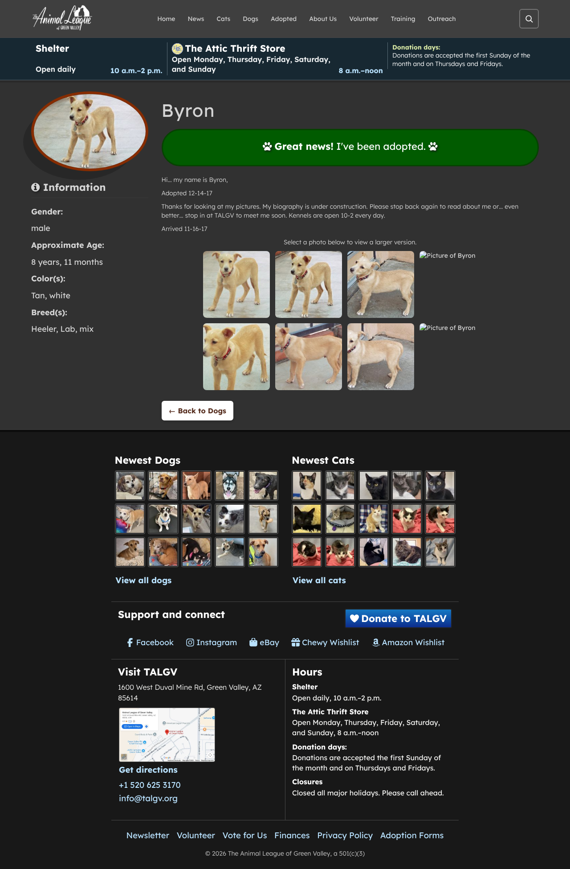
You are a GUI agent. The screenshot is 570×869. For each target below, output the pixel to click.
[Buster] (196, 518)
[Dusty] (230, 552)
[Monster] (340, 485)
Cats (224, 19)
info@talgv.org (148, 798)
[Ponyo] (163, 552)
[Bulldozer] (340, 552)
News (196, 19)
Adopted (284, 19)
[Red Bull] (406, 485)
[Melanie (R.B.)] (130, 485)
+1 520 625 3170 (150, 784)
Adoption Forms (412, 835)
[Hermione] (340, 518)
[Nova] (373, 485)
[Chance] (163, 518)
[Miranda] (196, 552)
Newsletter (148, 835)
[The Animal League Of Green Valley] (62, 18)
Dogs (250, 19)
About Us (323, 19)
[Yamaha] (440, 552)
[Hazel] (307, 485)
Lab (68, 329)
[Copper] (163, 485)
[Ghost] (196, 485)
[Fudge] (406, 552)
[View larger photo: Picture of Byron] (236, 284)
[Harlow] (373, 552)
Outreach (442, 19)
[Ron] (373, 518)
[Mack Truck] (440, 518)
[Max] (230, 518)
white (59, 295)
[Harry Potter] (307, 518)
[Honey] (130, 518)
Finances (292, 835)
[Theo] (263, 518)
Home (166, 19)
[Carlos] (263, 485)
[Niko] (263, 552)
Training (403, 19)
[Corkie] (130, 552)
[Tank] (406, 518)
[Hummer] (307, 552)
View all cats (319, 580)
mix (87, 329)
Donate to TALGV (404, 618)
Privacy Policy (345, 835)
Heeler (43, 329)
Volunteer (363, 19)
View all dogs (144, 580)
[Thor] (440, 485)
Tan (38, 295)
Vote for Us (245, 835)
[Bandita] (230, 485)
